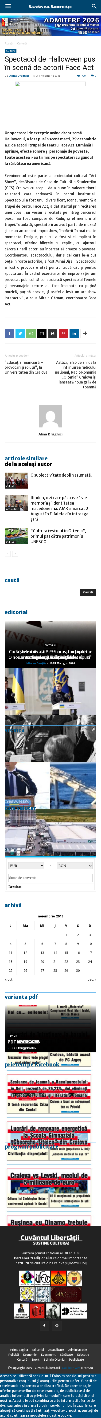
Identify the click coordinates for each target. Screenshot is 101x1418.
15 (66, 952)
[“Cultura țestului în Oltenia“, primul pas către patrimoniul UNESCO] (16, 536)
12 (25, 952)
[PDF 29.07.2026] (50, 1169)
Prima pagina (19, 1349)
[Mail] (57, 1326)
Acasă (9, 43)
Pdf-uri (13, 1036)
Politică (13, 1354)
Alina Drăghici (19, 75)
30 (78, 970)
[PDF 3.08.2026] (50, 1122)
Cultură (22, 43)
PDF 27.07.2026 (24, 1042)
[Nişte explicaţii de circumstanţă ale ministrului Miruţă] (50, 785)
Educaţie (83, 1354)
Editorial (16, 612)
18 (10, 961)
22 (66, 961)
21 (55, 961)
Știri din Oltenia (54, 1359)
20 (42, 961)
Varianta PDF (21, 997)
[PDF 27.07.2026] (50, 1216)
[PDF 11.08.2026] (50, 1075)
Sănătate (66, 1354)
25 (10, 970)
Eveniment (48, 1354)
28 (55, 970)
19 (25, 961)
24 (90, 961)
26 (25, 970)
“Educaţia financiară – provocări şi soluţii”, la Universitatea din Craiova (26, 367)
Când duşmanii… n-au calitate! (50, 657)
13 (42, 952)
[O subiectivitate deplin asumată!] (16, 481)
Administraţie (77, 1349)
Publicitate (76, 1359)
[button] (94, 6)
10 (90, 943)
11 (10, 952)
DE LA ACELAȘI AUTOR (28, 464)
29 (66, 970)
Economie (30, 1354)
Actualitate (12, 509)
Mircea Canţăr (36, 663)
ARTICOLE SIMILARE (26, 458)
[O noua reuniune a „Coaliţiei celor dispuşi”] (50, 691)
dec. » (92, 979)
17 (90, 952)
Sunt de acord (83, 1415)
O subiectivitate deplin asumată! (61, 475)
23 (78, 961)
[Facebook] (44, 1326)
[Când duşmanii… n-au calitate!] (50, 832)
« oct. (9, 979)
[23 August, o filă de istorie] (50, 738)
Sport (35, 1359)
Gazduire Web (71, 1368)
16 (78, 952)
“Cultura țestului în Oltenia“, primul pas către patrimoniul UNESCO (58, 536)
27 (42, 970)
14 (55, 952)
